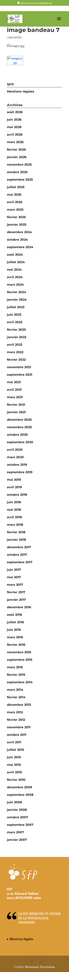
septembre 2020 (20, 442)
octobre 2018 (17, 494)
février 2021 (16, 404)
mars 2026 (15, 142)
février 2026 (16, 149)
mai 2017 (14, 577)
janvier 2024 (17, 299)
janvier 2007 (17, 840)
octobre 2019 (17, 464)
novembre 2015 (19, 652)
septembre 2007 (20, 825)
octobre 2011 (16, 735)
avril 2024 (15, 277)
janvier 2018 (16, 539)
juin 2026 (14, 119)
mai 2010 (14, 765)
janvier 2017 (16, 600)
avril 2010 (14, 772)
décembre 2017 (19, 547)
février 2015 (16, 675)
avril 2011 (14, 742)
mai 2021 (14, 382)
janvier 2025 (16, 224)
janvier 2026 (16, 157)
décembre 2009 (19, 787)
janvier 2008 (17, 810)
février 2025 (16, 217)
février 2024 (16, 292)
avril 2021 (14, 389)
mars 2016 (15, 637)
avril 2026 (14, 134)
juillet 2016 (15, 622)
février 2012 (16, 720)
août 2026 (15, 112)
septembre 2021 (19, 374)
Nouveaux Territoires (40, 967)
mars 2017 (15, 585)
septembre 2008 (20, 795)
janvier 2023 (16, 337)
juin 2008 (14, 802)
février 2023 (16, 329)
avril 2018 (14, 517)
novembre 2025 (19, 164)
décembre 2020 (19, 419)
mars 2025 (15, 209)
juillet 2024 (16, 262)
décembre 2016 (19, 607)
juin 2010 (14, 757)
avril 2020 (15, 449)
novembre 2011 (18, 727)
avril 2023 (14, 322)
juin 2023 (14, 314)
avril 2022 (14, 344)
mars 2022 (15, 352)
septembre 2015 (19, 660)
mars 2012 (15, 712)
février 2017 (16, 592)
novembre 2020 (19, 427)
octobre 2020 (17, 434)
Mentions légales (20, 91)
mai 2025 (14, 194)
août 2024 (15, 254)
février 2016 (16, 645)
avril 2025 (14, 202)
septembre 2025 (20, 179)
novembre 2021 (19, 367)
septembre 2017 (19, 562)
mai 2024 (14, 269)
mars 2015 (15, 667)
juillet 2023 (15, 307)
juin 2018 (14, 502)
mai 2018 (14, 509)
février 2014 (16, 697)
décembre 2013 (19, 705)
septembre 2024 (20, 247)
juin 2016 (14, 630)
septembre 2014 (20, 682)
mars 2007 (15, 832)
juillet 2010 (15, 750)
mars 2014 (15, 690)
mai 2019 (14, 479)
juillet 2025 (16, 187)
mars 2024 (15, 284)
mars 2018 (15, 524)
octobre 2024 (17, 239)
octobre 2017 (17, 555)
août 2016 (14, 615)
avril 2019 (14, 487)
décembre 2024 (19, 232)
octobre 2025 (17, 172)
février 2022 (16, 359)
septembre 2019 (19, 472)
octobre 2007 (17, 817)
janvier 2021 (16, 412)
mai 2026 (14, 127)
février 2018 (16, 532)
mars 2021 (15, 397)
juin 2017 (14, 570)
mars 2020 (15, 457)
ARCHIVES (15, 37)
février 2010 (16, 780)
